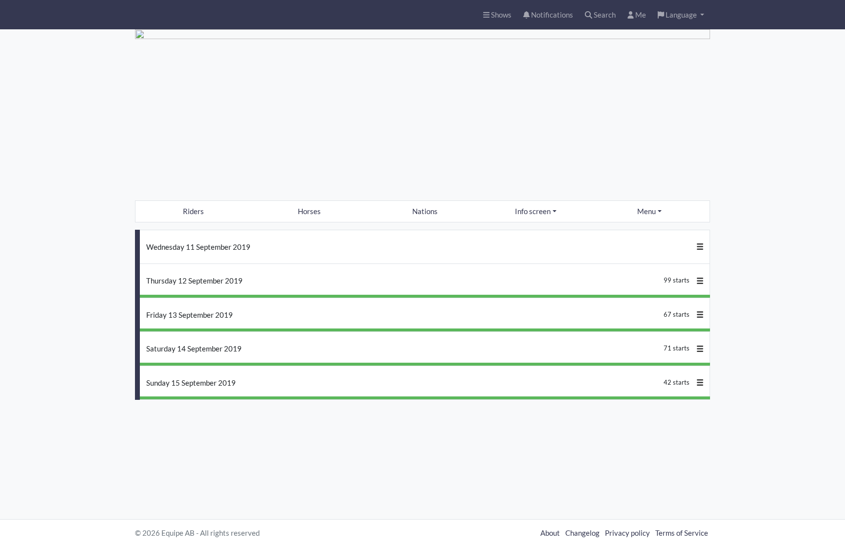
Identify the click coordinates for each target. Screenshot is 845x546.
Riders (193, 211)
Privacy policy (627, 532)
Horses (309, 211)
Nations (425, 211)
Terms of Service (681, 532)
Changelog (582, 532)
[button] (681, 14)
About (550, 532)
